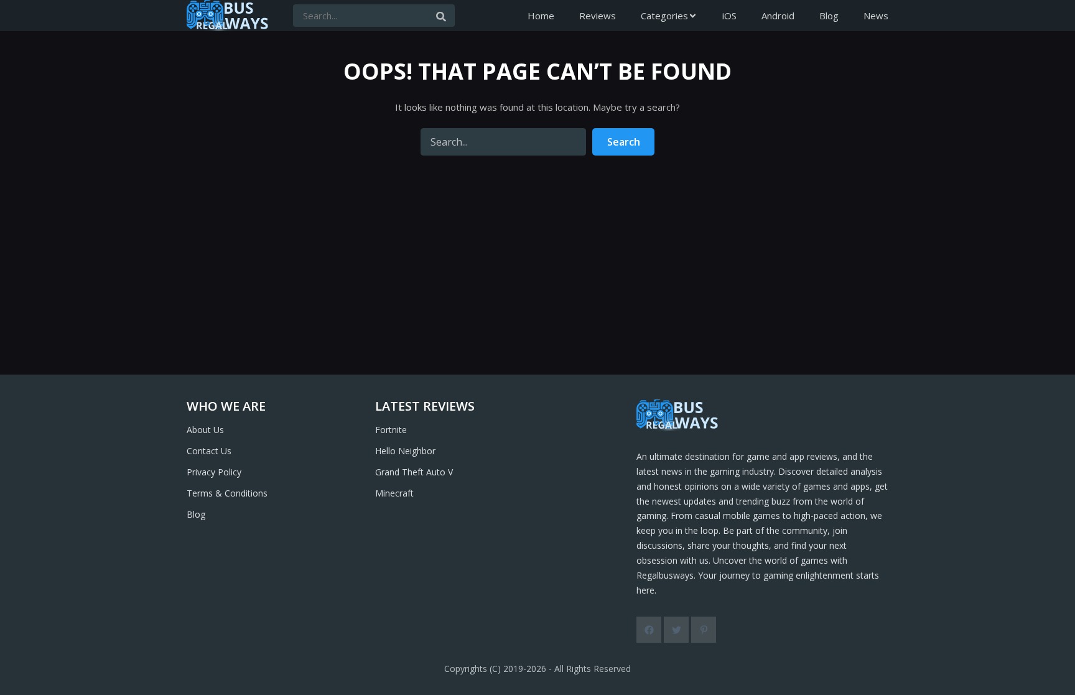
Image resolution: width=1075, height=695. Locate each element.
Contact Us (209, 451)
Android (777, 15)
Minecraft (394, 493)
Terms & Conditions (227, 493)
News (875, 15)
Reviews (597, 15)
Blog (829, 15)
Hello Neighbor (405, 451)
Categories (664, 15)
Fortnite (391, 430)
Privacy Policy (214, 472)
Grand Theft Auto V (414, 472)
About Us (205, 430)
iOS (729, 15)
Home (541, 15)
